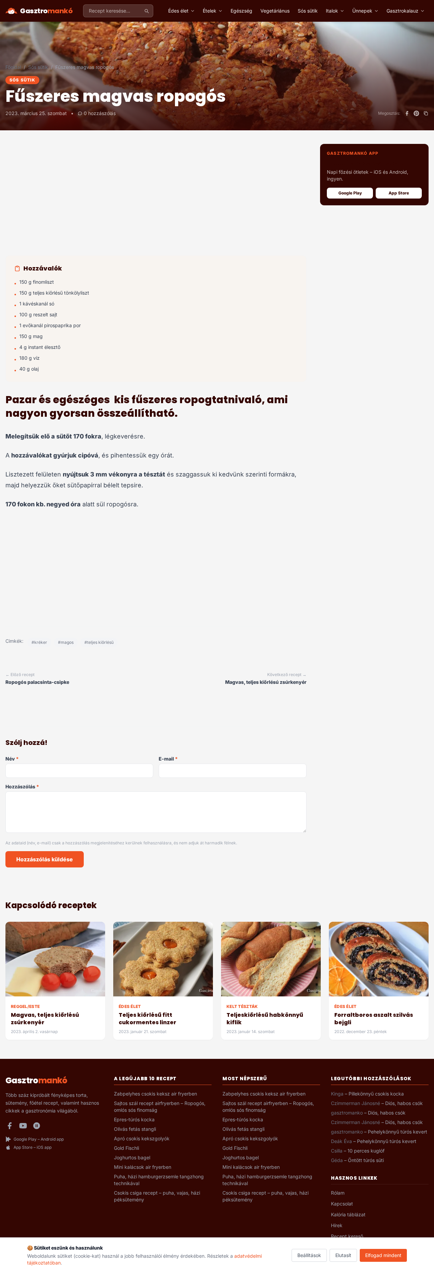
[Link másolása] (426, 113)
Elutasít (343, 1255)
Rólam (337, 1193)
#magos (66, 642)
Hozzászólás (22, 786)
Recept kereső (347, 1236)
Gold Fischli (126, 1148)
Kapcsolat (342, 1203)
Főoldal (13, 67)
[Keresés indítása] (146, 10)
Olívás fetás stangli (135, 1129)
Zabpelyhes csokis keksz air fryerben (155, 1094)
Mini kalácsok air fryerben (142, 1167)
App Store (399, 192)
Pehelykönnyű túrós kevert (397, 1132)
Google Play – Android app (39, 1139)
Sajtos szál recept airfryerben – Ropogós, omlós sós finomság (159, 1106)
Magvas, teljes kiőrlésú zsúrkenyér (45, 1018)
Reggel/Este (25, 1006)
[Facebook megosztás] (407, 113)
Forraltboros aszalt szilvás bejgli (373, 1018)
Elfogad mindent (383, 1255)
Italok (332, 11)
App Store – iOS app (33, 1147)
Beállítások (309, 1255)
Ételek (209, 11)
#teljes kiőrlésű (99, 642)
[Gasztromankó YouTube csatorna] (23, 1126)
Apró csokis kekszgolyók (142, 1138)
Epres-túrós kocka (134, 1119)
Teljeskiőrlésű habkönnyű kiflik (264, 1018)
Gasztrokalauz (402, 11)
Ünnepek (362, 11)
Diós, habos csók (404, 1103)
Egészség (241, 11)
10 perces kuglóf (366, 1151)
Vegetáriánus (275, 11)
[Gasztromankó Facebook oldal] (9, 1126)
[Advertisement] (156, 199)
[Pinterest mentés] (416, 113)
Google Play (350, 192)
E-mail (168, 759)
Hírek (336, 1225)
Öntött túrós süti (366, 1160)
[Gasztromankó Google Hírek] (37, 1126)
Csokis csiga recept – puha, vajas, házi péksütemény (157, 1196)
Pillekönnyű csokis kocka (376, 1094)
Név (12, 759)
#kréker (39, 642)
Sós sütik (308, 11)
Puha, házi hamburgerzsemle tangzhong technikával (159, 1180)
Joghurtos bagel (132, 1157)
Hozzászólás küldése (44, 859)
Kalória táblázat (348, 1214)
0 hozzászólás (100, 113)
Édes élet (178, 11)
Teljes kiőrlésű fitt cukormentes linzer (147, 1018)
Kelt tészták (242, 1006)
